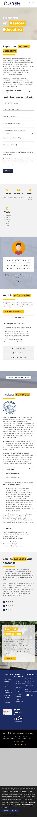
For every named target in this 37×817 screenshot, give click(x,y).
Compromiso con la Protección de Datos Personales (18, 737)
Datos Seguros (22, 152)
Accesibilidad (30, 738)
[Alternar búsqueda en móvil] (30, 3)
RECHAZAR (14, 810)
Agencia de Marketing (18, 741)
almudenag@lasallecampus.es (13, 546)
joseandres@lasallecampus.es (13, 538)
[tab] (18, 317)
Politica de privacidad (9, 738)
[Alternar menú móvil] (33, 3)
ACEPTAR (6, 810)
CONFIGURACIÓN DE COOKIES (10, 814)
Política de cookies (21, 738)
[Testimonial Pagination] (16, 281)
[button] (18, 602)
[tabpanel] (18, 332)
